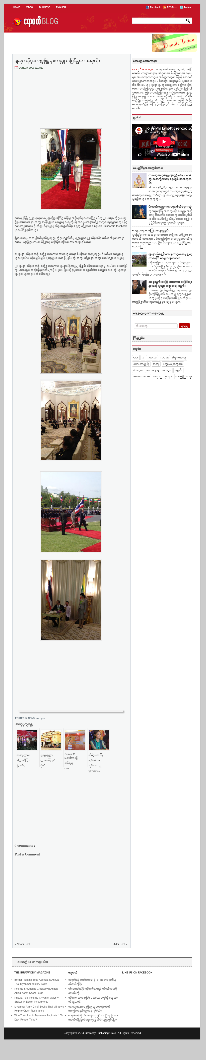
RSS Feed (172, 7)
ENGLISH (61, 7)
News (31, 718)
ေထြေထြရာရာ (183, 376)
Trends (152, 357)
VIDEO (29, 7)
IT (143, 357)
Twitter (187, 7)
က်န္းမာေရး (179, 357)
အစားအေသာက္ (141, 376)
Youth (164, 357)
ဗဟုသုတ (138, 370)
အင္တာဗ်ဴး (178, 370)
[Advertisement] (71, 102)
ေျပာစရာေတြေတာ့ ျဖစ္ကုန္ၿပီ (150, 230)
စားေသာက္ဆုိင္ (141, 364)
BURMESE (44, 7)
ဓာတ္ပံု (156, 364)
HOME (16, 7)
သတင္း (40, 718)
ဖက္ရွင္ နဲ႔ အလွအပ (173, 364)
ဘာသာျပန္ (152, 370)
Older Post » (120, 944)
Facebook (155, 7)
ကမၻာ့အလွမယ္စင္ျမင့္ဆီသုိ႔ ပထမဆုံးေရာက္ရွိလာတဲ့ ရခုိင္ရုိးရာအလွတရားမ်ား (172, 179)
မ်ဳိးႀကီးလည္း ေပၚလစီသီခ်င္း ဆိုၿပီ (172, 206)
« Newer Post (22, 944)
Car (135, 357)
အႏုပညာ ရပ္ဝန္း (162, 376)
